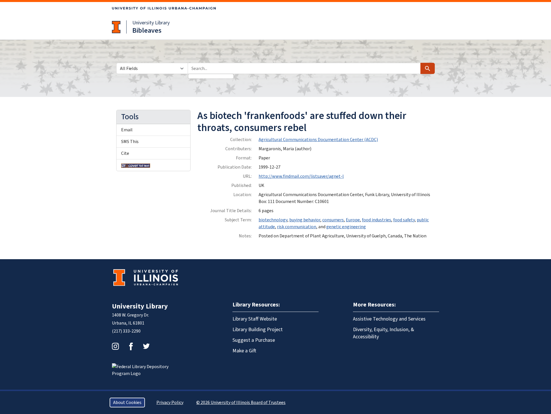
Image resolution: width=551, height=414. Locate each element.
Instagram (115, 346)
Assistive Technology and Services (389, 319)
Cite (125, 153)
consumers (333, 220)
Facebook (131, 346)
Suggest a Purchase (253, 340)
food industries (376, 220)
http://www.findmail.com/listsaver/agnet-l (301, 176)
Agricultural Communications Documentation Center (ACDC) (318, 139)
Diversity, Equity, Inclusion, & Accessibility (383, 333)
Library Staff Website (254, 319)
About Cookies (127, 402)
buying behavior (304, 220)
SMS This (130, 141)
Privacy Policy (169, 402)
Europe (353, 220)
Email (127, 130)
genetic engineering (346, 227)
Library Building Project (257, 329)
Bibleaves (147, 31)
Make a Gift (244, 350)
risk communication (296, 227)
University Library (151, 22)
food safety (404, 220)
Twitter (146, 346)
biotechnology (273, 220)
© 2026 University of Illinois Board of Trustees (241, 402)
